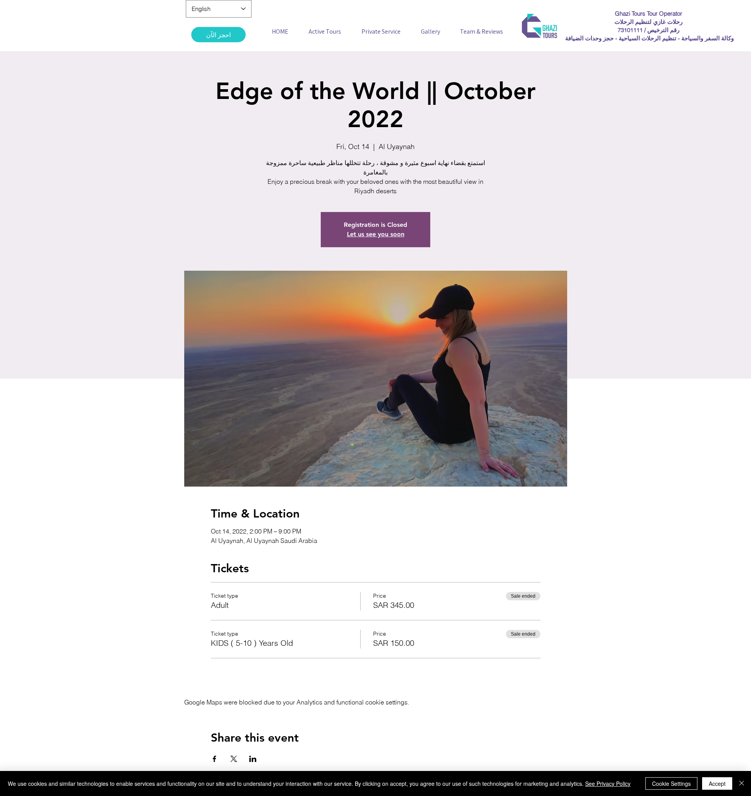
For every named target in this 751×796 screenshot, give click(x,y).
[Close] (741, 783)
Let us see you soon (375, 234)
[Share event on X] (233, 759)
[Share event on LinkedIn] (253, 759)
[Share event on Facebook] (214, 759)
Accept (717, 783)
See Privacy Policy (608, 783)
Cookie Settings (671, 783)
